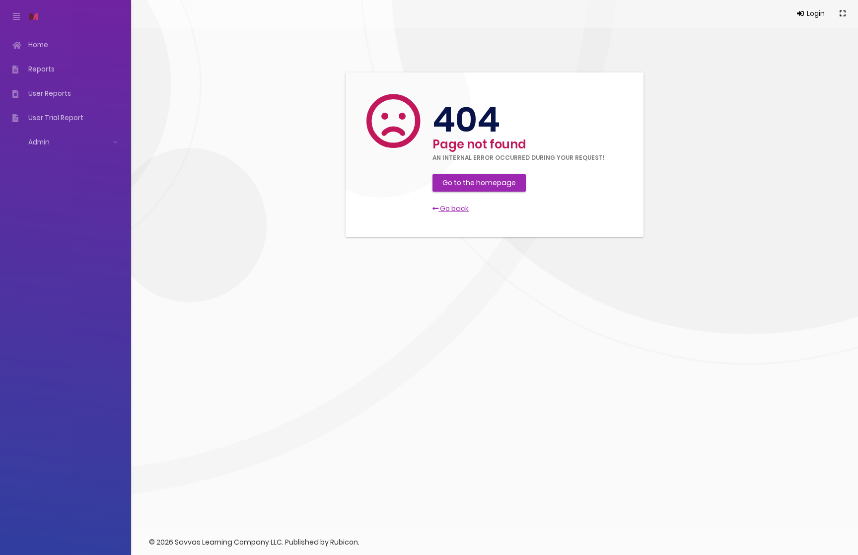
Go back (453, 208)
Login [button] (815, 13)
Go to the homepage (479, 183)
